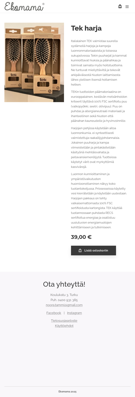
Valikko (127, 6)
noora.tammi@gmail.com (64, 305)
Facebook (53, 313)
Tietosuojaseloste (64, 320)
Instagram (74, 313)
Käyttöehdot (64, 326)
